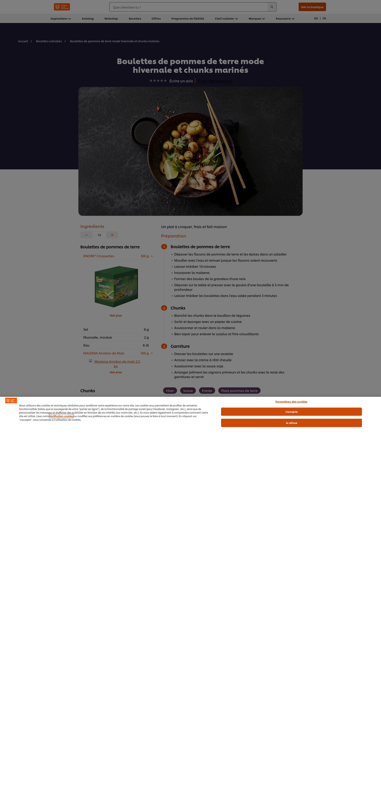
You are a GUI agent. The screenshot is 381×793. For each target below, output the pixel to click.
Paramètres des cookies (291, 401)
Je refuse (291, 422)
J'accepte (291, 411)
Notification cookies (61, 416)
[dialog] (190, 594)
